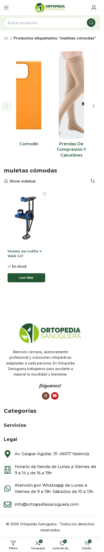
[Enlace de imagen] (50, 332)
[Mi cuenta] (94, 8)
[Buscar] (91, 22)
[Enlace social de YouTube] (55, 396)
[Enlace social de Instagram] (45, 396)
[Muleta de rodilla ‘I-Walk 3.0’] (26, 218)
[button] (7, 106)
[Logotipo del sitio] (50, 7)
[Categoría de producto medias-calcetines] (71, 106)
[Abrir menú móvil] (6, 8)
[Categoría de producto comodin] (29, 100)
